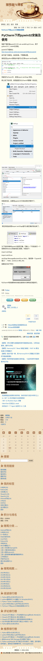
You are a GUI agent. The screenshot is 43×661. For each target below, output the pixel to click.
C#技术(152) (5, 532)
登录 (27, 337)
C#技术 (4, 487)
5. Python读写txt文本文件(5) (10, 624)
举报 (40, 330)
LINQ (3, 501)
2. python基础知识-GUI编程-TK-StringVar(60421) (17, 599)
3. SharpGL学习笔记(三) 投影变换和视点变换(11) (17, 619)
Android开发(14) (6, 530)
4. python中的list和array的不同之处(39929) (15, 604)
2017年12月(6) (5, 579)
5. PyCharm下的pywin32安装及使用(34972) (15, 606)
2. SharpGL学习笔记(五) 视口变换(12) (13, 617)
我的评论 (3, 472)
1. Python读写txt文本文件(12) (10, 632)
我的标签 (3, 478)
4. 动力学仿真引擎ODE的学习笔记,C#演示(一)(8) (16, 621)
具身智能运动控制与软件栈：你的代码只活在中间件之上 (20, 395)
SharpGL (5, 494)
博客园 (3, 24)
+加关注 (4, 311)
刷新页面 (30, 333)
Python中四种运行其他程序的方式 (17, 325)
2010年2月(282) (6, 588)
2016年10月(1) (5, 581)
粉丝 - (10, 307)
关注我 (17, 300)
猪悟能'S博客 (14, 4)
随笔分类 (9, 525)
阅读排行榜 (10, 593)
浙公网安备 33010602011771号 (13, 653)
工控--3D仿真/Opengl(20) (9, 548)
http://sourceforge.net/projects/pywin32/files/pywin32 (19, 52)
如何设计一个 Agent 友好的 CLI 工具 (14, 406)
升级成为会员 (32, 322)
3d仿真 (4, 492)
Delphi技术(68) (5, 537)
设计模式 (4, 507)
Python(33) (4, 541)
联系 (12, 24)
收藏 (37, 330)
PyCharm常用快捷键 (14, 327)
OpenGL (5, 496)
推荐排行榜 (10, 628)
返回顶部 (37, 333)
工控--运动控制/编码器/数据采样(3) (12, 554)
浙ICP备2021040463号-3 (33, 653)
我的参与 (3, 474)
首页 (8, 24)
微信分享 (32, 300)
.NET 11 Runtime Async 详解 (11, 401)
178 (6, 420)
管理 (16, 24)
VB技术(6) (4, 543)
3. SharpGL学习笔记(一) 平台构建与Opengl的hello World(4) (20, 637)
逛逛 (34, 337)
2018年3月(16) (5, 575)
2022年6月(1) (5, 573)
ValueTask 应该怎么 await (10, 403)
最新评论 (3, 476)
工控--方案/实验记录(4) (8, 550)
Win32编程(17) (5, 545)
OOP (3, 503)
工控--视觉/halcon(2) (7, 552)
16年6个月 (8, 417)
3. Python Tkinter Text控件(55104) (12, 601)
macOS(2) (4, 539)
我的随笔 (3, 470)
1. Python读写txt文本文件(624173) (12, 597)
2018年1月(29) (5, 577)
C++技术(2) (4, 534)
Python (7, 290)
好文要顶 (9, 300)
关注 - (15, 307)
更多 (2, 509)
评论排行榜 (10, 611)
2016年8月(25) (5, 586)
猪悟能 (9, 305)
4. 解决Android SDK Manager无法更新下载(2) (16, 639)
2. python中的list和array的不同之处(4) (13, 635)
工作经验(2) (4, 557)
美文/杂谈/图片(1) (6, 561)
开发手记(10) (5, 559)
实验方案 (4, 505)
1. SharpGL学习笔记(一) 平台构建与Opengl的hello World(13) (21, 615)
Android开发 (6, 498)
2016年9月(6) (5, 584)
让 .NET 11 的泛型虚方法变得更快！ (14, 398)
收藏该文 (24, 300)
